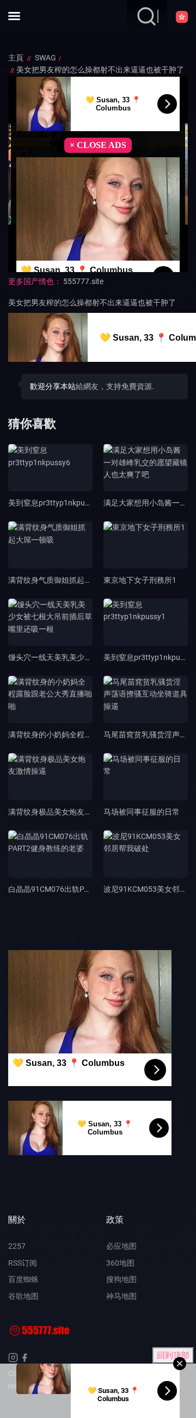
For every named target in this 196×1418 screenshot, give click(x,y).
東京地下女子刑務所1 (139, 580)
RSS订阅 (22, 1263)
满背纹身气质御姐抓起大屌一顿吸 (65, 580)
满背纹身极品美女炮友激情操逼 (61, 811)
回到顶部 (173, 1355)
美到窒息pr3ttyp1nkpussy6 (54, 502)
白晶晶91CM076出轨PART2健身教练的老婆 (81, 889)
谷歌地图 (23, 1296)
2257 (17, 1246)
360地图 (120, 1263)
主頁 (16, 57)
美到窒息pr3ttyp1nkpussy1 (149, 657)
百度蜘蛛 (23, 1279)
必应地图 (121, 1246)
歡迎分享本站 (53, 386)
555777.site (83, 281)
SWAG (45, 57)
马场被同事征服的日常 (141, 811)
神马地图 (121, 1296)
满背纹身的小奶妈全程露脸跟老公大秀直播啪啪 (88, 734)
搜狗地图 (121, 1279)
